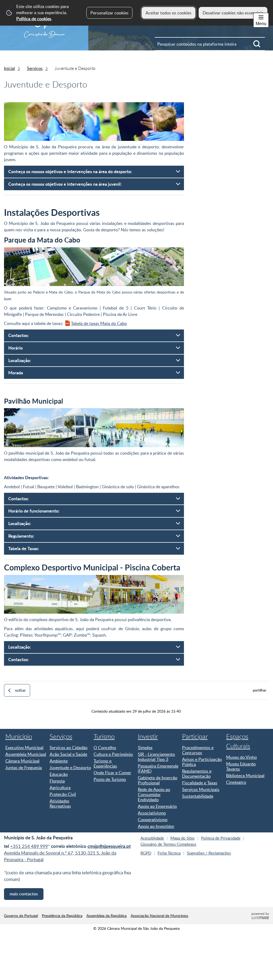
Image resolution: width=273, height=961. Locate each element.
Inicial (9, 68)
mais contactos (24, 894)
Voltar (20, 690)
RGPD (145, 853)
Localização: (19, 360)
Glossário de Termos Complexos (168, 844)
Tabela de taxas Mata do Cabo (99, 323)
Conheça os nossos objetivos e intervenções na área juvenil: (65, 184)
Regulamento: (21, 536)
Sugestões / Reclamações (209, 853)
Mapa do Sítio (182, 838)
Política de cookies (33, 19)
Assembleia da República (106, 915)
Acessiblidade (152, 838)
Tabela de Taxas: (23, 548)
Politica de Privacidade (220, 838)
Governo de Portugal (21, 915)
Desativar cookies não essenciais (233, 13)
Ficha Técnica (169, 853)
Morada (15, 373)
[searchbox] (210, 43)
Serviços (35, 68)
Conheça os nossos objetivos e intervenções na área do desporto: (70, 171)
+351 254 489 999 (29, 846)
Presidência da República (62, 915)
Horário (15, 348)
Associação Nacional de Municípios (159, 915)
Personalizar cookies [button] (109, 13)
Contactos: (18, 335)
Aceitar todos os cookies (168, 13)
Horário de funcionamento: (34, 511)
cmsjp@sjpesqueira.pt (109, 846)
